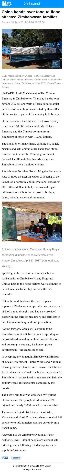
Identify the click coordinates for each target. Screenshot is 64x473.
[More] (16, 458)
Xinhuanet (32, 4)
